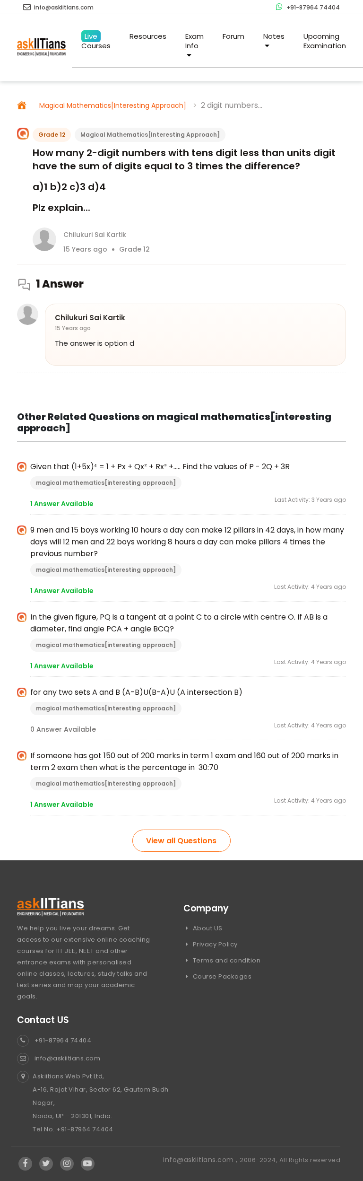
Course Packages (221, 976)
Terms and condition (225, 960)
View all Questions (181, 840)
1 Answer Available (62, 503)
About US (207, 928)
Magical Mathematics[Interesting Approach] (112, 105)
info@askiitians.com (63, 7)
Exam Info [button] (194, 41)
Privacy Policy (214, 944)
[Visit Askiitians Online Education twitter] (46, 1164)
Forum (233, 36)
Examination (324, 41)
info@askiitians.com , (201, 1159)
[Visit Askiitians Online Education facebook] (25, 1164)
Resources (148, 36)
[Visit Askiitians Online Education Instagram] (66, 1164)
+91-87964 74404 (312, 7)
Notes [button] (274, 36)
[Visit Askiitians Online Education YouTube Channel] (87, 1164)
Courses (96, 41)
